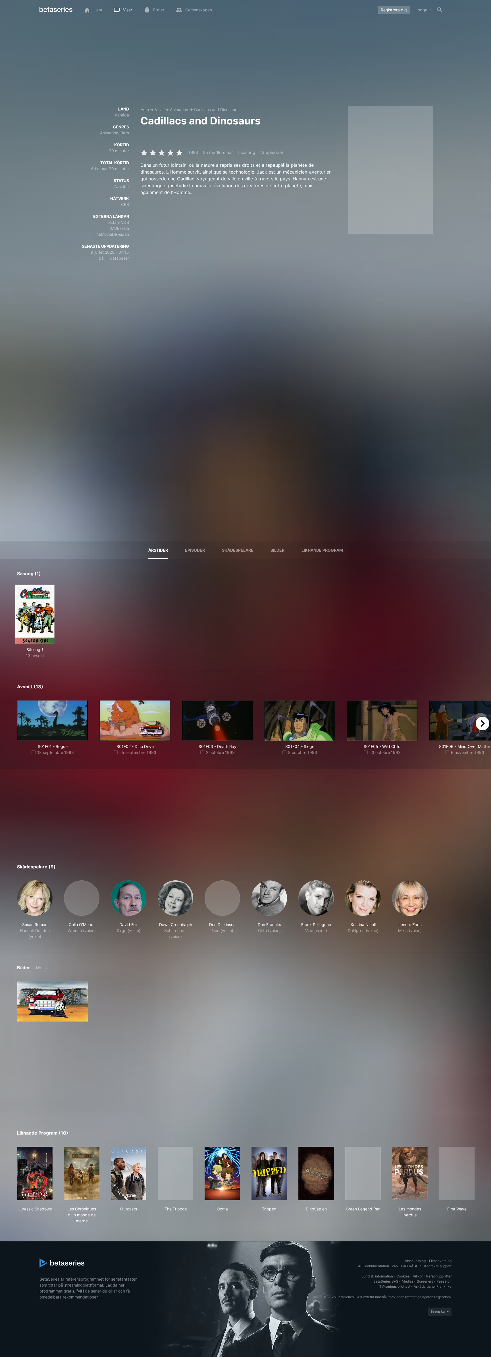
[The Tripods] (175, 1173)
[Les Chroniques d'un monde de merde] (81, 1173)
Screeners (425, 1281)
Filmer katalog (440, 1261)
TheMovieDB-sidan (111, 234)
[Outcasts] (128, 1173)
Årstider (158, 550)
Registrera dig (394, 9)
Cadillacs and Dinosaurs (216, 109)
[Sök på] (439, 10)
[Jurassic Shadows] (35, 1173)
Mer (40, 967)
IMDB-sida (119, 228)
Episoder (195, 550)
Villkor (418, 1276)
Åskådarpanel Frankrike (433, 1286)
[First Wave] (457, 1173)
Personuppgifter (439, 1276)
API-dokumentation (373, 1266)
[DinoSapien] (316, 1173)
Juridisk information (377, 1276)
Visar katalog (415, 1261)
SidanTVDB (118, 222)
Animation (179, 109)
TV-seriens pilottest (394, 1286)
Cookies (402, 1276)
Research (444, 1281)
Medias (407, 1281)
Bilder (277, 550)
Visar (159, 109)
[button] (35, 909)
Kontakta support (438, 1266)
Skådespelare (237, 550)
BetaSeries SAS (385, 1281)
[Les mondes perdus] (410, 1173)
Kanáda (122, 114)
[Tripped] (269, 1173)
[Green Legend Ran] (363, 1173)
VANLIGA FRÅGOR (406, 1266)
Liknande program (322, 550)
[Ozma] (222, 1173)
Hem (144, 109)
